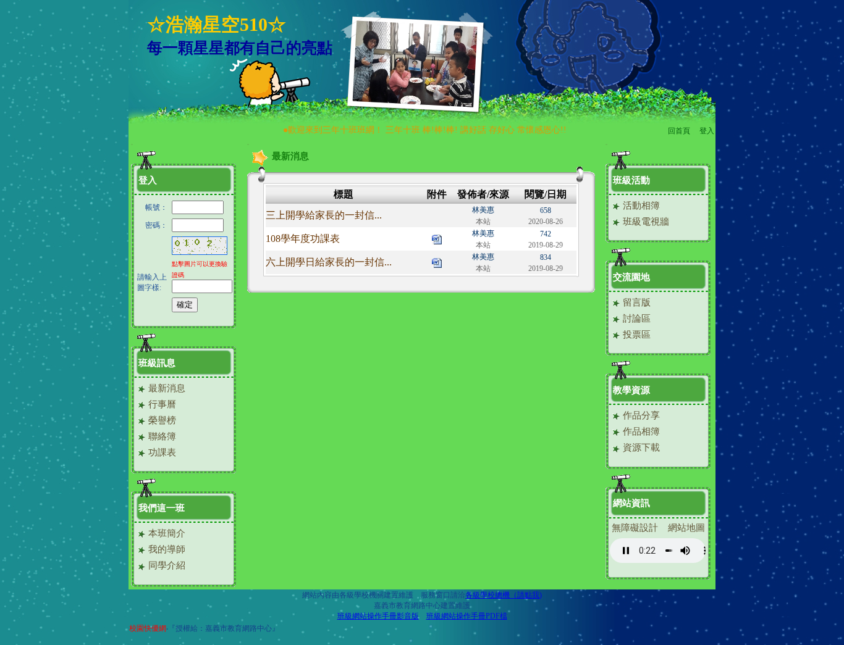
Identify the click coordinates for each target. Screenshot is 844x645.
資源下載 (640, 447)
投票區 (635, 334)
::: (132, 144)
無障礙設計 (635, 528)
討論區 (635, 318)
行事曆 (161, 404)
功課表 (161, 452)
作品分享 (640, 415)
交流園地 (631, 277)
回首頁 (679, 131)
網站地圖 (686, 528)
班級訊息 (156, 363)
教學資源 (631, 390)
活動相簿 (640, 205)
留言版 (635, 302)
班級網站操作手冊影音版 (378, 616)
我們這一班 (161, 508)
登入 (706, 131)
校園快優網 (147, 628)
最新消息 (165, 388)
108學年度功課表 (303, 238)
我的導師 (165, 549)
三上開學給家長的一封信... (324, 215)
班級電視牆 (644, 222)
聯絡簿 (161, 436)
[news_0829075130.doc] (437, 238)
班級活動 (631, 180)
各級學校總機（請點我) (503, 595)
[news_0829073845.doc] (437, 262)
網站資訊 (631, 503)
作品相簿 (640, 431)
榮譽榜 (161, 420)
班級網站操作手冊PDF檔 (466, 616)
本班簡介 (165, 533)
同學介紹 (165, 565)
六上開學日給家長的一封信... (329, 262)
